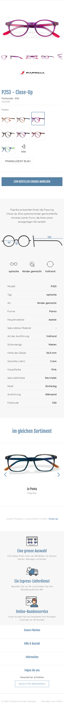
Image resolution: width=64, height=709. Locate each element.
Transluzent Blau (17, 161)
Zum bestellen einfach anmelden (32, 181)
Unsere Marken (32, 630)
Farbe (23, 148)
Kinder (43, 518)
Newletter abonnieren (32, 683)
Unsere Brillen (32, 518)
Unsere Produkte (14, 518)
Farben (5, 109)
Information (32, 657)
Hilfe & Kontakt (32, 643)
